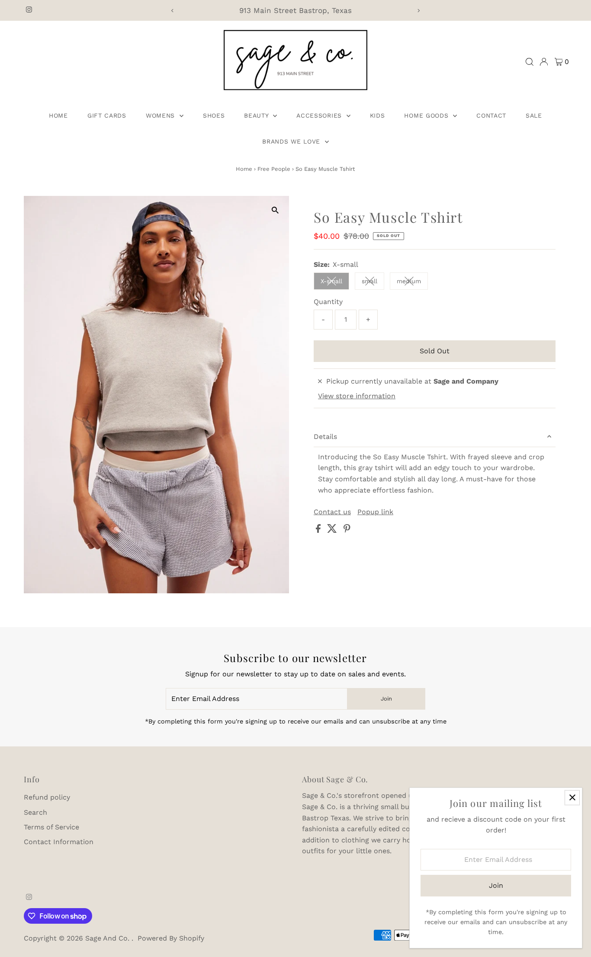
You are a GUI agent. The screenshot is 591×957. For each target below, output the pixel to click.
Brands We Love (292, 141)
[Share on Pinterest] (347, 530)
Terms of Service (51, 827)
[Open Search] (529, 62)
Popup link (375, 512)
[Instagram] (29, 10)
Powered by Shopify (171, 938)
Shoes (214, 115)
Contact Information (58, 842)
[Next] (418, 10)
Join (386, 698)
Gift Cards (106, 115)
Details (325, 436)
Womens (161, 115)
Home (58, 115)
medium (412, 283)
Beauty (257, 115)
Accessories (320, 115)
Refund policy (47, 797)
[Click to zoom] (275, 210)
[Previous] (173, 10)
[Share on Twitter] (333, 530)
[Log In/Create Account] (544, 62)
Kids (377, 115)
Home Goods (427, 115)
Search (35, 812)
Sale (534, 115)
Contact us (332, 512)
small (373, 283)
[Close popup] (572, 797)
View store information (356, 396)
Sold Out (435, 351)
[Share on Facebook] (319, 530)
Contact (491, 115)
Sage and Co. (108, 938)
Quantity (328, 302)
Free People (273, 169)
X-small (335, 283)
